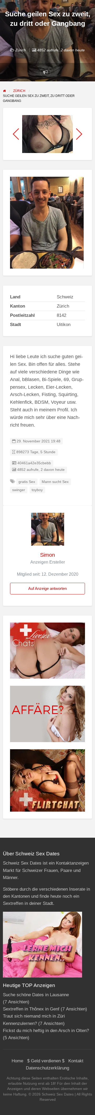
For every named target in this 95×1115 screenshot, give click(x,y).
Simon (47, 555)
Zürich (20, 50)
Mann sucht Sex (55, 482)
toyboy (37, 490)
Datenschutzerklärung (47, 1067)
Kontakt (75, 1060)
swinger (18, 490)
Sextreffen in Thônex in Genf (31, 1009)
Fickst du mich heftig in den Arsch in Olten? (46, 1030)
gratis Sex (26, 482)
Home (17, 1060)
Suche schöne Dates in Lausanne (36, 994)
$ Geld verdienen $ (45, 1060)
